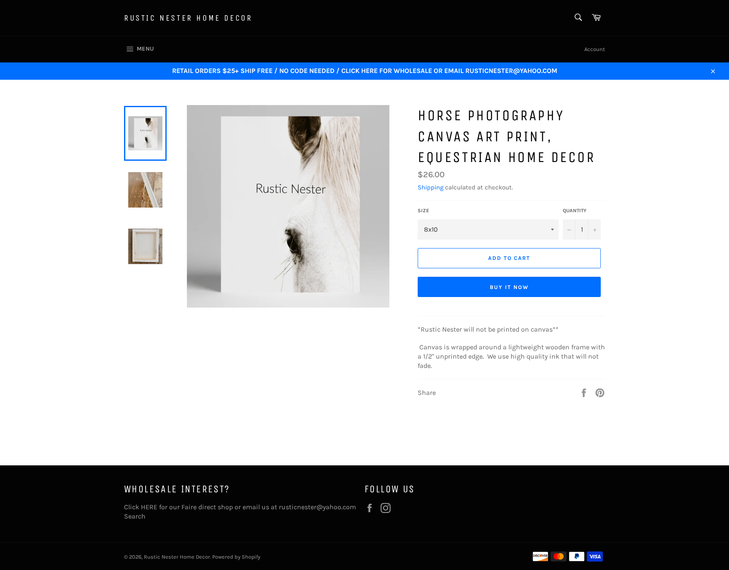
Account (594, 49)
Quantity (574, 210)
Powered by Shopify (236, 557)
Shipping (430, 187)
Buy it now (509, 287)
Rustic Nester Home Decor (188, 18)
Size (423, 210)
